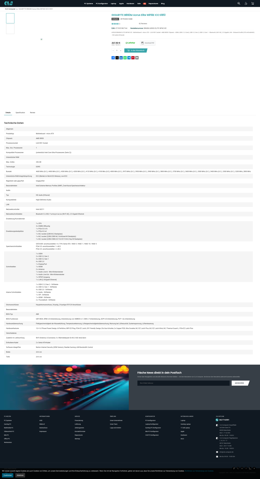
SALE (182, 439)
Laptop (183, 420)
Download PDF (149, 43)
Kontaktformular (80, 431)
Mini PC (6, 435)
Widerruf (42, 424)
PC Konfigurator (150, 420)
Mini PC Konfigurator (152, 431)
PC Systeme (8, 420)
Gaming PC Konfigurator (153, 428)
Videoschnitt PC (9, 431)
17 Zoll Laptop (185, 428)
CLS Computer (10, 9)
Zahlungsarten (79, 428)
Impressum (43, 431)
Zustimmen (8, 475)
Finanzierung (79, 420)
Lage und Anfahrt (115, 428)
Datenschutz (43, 428)
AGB (40, 420)
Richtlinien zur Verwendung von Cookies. (199, 471)
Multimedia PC (8, 428)
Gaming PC (7, 424)
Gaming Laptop (186, 424)
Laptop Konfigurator (151, 424)
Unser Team (113, 424)
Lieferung (78, 424)
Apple (182, 431)
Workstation (8, 442)
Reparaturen (79, 435)
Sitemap (77, 439)
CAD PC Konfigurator (152, 435)
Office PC (7, 439)
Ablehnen (20, 475)
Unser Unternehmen (116, 420)
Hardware (184, 435)
